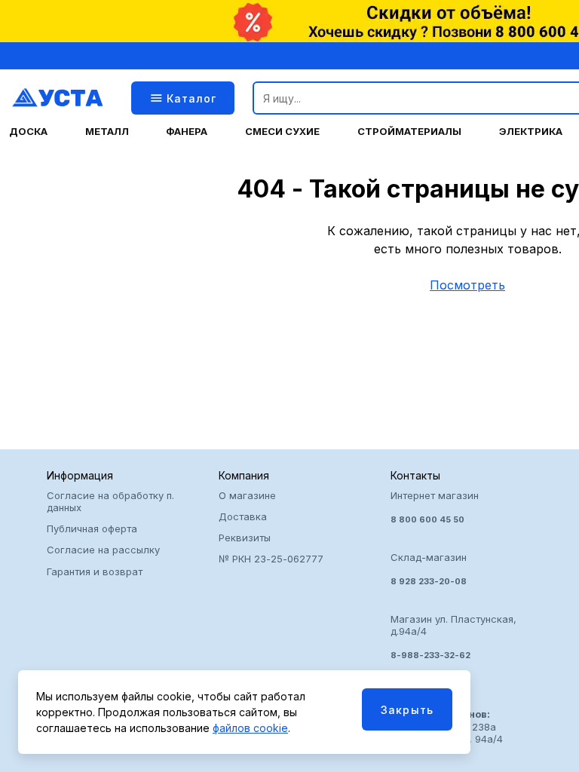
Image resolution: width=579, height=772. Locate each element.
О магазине (247, 495)
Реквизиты (245, 538)
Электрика (530, 131)
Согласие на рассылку (103, 550)
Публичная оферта (92, 528)
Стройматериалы (409, 131)
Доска (28, 131)
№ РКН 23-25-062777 (271, 559)
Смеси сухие (282, 131)
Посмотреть (467, 285)
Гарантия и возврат (94, 571)
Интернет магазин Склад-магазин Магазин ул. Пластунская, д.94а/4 (453, 575)
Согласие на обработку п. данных (110, 501)
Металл (107, 131)
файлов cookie (250, 727)
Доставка (243, 516)
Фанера (186, 131)
